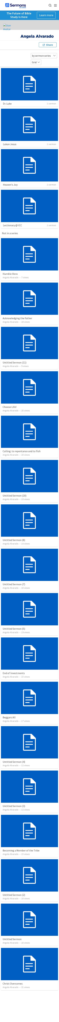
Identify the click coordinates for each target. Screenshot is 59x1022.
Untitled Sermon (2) (14, 894)
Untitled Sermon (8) (14, 540)
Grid (34, 62)
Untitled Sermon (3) (14, 806)
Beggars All (9, 717)
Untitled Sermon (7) (14, 584)
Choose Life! (9, 407)
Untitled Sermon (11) (14, 362)
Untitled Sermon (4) (14, 761)
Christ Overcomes (13, 983)
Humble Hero (10, 273)
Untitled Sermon (12, 939)
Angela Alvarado (11, 277)
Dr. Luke (7, 103)
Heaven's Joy (10, 184)
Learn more (46, 15)
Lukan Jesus (9, 144)
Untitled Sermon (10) (14, 495)
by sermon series (41, 55)
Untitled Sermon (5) (14, 628)
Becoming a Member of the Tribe (21, 850)
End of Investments (14, 673)
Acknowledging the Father (17, 318)
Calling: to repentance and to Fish (21, 451)
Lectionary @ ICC (12, 225)
